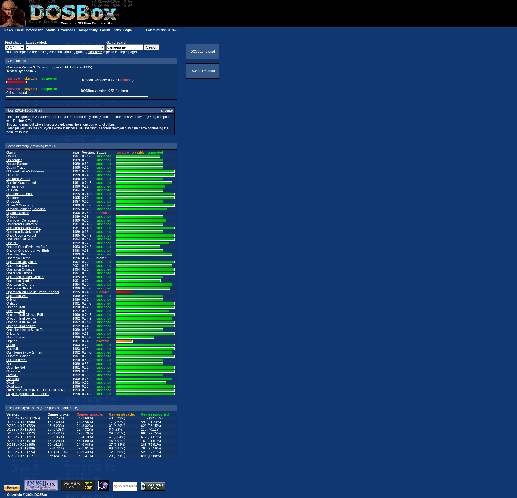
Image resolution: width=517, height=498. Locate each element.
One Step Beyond (19, 254)
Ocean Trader (16, 168)
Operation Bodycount (21, 262)
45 (49, 426)
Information (34, 30)
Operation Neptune (20, 281)
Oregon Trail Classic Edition (26, 315)
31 (111, 426)
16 (49, 418)
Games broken (59, 414)
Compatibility (88, 30)
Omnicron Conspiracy (22, 220)
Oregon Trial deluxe (21, 326)
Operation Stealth (19, 288)
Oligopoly (13, 201)
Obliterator (14, 160)
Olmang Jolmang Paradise (26, 209)
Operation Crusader (21, 269)
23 (79, 422)
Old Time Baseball (19, 194)
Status (51, 30)
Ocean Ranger (17, 164)
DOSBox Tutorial (202, 51)
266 (50, 456)
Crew (19, 30)
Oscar (10, 345)
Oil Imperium (15, 186)
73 (79, 452)
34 (79, 418)
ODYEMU (13, 175)
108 (50, 452)
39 (49, 437)
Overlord (12, 379)
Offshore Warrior (18, 179)
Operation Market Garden (25, 277)
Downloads (66, 30)
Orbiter (11, 300)
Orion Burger (15, 337)
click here (95, 52)
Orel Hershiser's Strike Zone (26, 330)
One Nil (12, 243)
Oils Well (12, 190)
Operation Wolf (17, 296)
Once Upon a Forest (21, 235)
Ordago (12, 303)
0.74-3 (173, 30)
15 (79, 456)
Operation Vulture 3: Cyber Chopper (32, 292)
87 (49, 448)
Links (117, 30)
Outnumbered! (16, 360)
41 (111, 437)
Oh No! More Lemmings (23, 183)
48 (111, 418)
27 (111, 445)
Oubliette (13, 349)
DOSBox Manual (202, 71)
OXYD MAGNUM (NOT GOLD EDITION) (35, 390)
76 (49, 441)
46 (111, 441)
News (8, 30)
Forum (105, 30)
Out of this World (18, 356)
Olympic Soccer (17, 213)
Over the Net (15, 367)
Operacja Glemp (18, 258)
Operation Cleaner (20, 266)
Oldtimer (12, 198)
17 (111, 422)
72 (111, 452)
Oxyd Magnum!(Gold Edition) (27, 394)
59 (79, 448)
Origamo (12, 334)
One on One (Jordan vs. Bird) (27, 251)
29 (49, 429)
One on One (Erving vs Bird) (26, 247)
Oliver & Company (19, 205)
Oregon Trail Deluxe (21, 318)
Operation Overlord (20, 284)
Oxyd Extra (14, 386)
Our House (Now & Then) (24, 352)
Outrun (11, 364)
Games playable (121, 414)
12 (79, 429)
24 (79, 426)
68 (111, 448)
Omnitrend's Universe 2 (23, 228)
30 (79, 437)
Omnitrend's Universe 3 (23, 232)
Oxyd (10, 383)
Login (127, 30)
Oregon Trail (15, 307)
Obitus (11, 156)
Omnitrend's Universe (22, 224)
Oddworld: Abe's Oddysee (25, 171)
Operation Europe (19, 273)
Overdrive (13, 371)
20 (111, 456)
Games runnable (89, 414)
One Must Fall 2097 (20, 239)
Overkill (12, 375)
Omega (11, 217)
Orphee (12, 341)
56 (49, 445)
